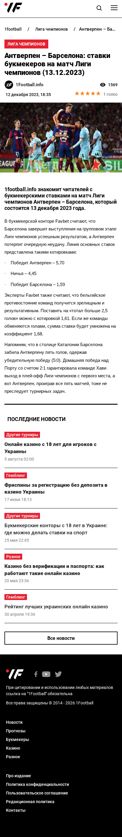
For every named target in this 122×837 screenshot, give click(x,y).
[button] (99, 8)
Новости (14, 722)
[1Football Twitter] (58, 674)
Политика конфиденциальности (37, 784)
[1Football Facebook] (36, 674)
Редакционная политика (30, 801)
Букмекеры (17, 739)
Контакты (15, 810)
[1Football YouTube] (46, 674)
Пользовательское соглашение (37, 793)
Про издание (18, 775)
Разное (13, 556)
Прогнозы (15, 730)
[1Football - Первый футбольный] (13, 7)
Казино (13, 748)
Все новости (61, 638)
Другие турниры (22, 434)
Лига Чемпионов (26, 44)
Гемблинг (15, 475)
